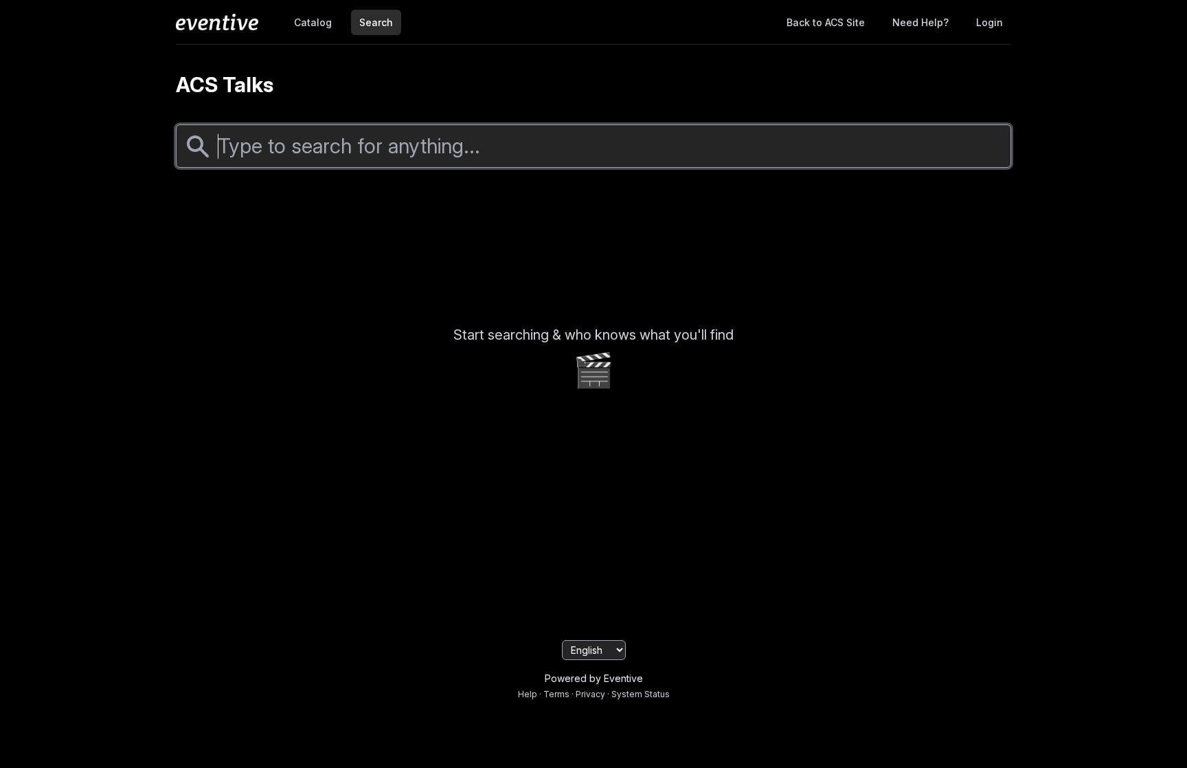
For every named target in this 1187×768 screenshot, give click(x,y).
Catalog (313, 22)
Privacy (590, 694)
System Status (640, 694)
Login (989, 22)
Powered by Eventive (594, 678)
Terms (556, 694)
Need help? (920, 22)
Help (527, 694)
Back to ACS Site (826, 22)
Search (376, 22)
